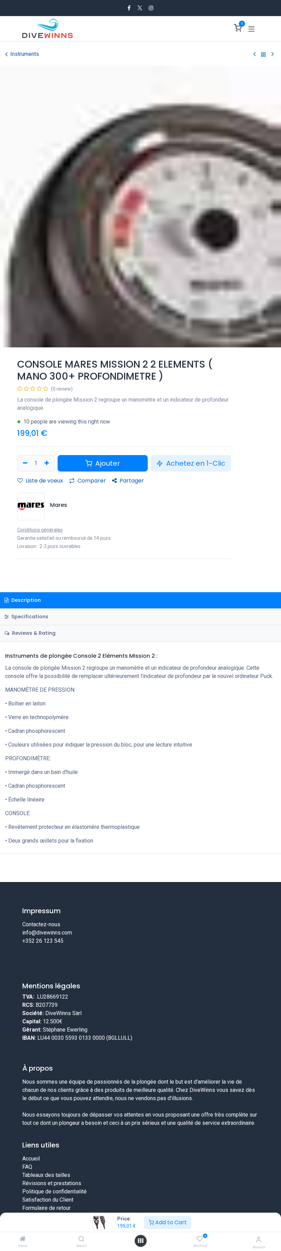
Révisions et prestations (51, 1183)
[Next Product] (272, 54)
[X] (140, 8)
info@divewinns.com (47, 932)
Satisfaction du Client (47, 1199)
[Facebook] (129, 8)
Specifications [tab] (29, 616)
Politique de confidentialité (54, 1191)
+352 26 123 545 (42, 941)
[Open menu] (140, 1241)
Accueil (31, 1158)
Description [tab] (25, 600)
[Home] (23, 1239)
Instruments (24, 54)
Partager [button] (131, 481)
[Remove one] (24, 463)
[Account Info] (258, 1239)
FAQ (27, 1167)
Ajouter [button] (107, 463)
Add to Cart (170, 1222)
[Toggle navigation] (251, 28)
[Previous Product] (254, 54)
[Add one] (47, 463)
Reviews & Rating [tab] (33, 633)
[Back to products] (263, 54)
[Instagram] (151, 8)
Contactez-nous (41, 924)
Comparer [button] (91, 481)
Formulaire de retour (46, 1208)
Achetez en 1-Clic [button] (194, 463)
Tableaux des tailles (46, 1175)
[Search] (81, 1239)
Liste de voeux (43, 481)
